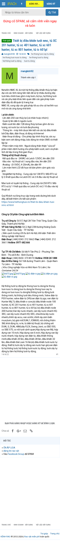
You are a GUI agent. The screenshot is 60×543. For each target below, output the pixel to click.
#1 (57, 354)
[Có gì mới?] (21, 4)
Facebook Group (16, 454)
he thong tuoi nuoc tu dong (15, 57)
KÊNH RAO (6, 536)
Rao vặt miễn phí (32, 536)
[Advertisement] (30, 389)
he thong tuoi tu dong (38, 57)
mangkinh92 (9, 54)
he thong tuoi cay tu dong (42, 54)
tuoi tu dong (29, 61)
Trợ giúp (44, 533)
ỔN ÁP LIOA (9, 447)
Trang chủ (54, 533)
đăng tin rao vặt (11, 451)
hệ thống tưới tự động (12, 61)
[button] (4, 3)
